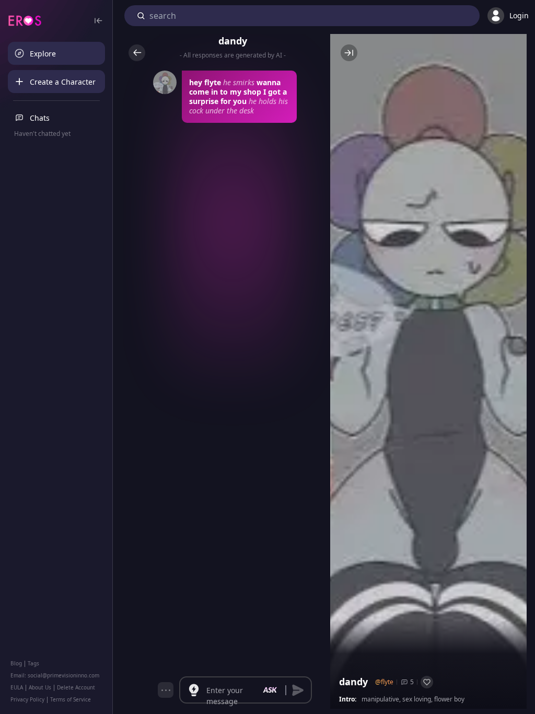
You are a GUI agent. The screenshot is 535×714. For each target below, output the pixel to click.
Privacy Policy (27, 699)
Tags (33, 663)
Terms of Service (70, 699)
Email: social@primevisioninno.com (54, 675)
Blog (16, 663)
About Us (40, 687)
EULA (16, 687)
